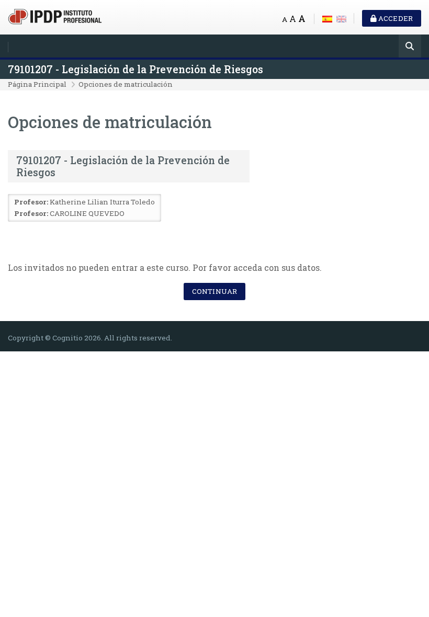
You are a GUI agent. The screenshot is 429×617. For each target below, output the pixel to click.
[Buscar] (410, 47)
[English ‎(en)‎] (341, 18)
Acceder (395, 18)
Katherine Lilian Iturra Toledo (102, 202)
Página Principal (37, 84)
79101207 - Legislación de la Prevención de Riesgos (135, 69)
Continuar (214, 291)
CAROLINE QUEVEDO (87, 213)
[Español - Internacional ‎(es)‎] (327, 18)
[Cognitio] (55, 15)
